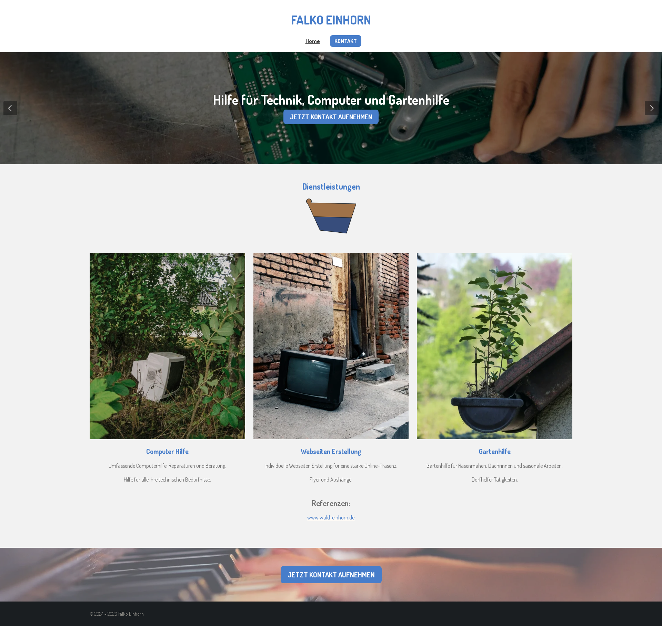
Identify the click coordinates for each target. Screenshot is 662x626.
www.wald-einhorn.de (330, 517)
